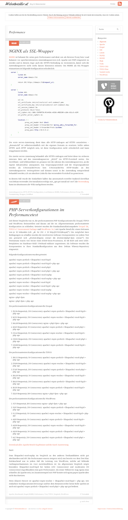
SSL (82, 192)
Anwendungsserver (15, 192)
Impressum (102, 509)
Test (46, 494)
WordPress (65, 494)
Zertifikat (29, 194)
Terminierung (14, 194)
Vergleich (57, 494)
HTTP (25, 192)
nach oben (85, 501)
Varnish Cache (105, 72)
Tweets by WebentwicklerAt (107, 120)
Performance (64, 192)
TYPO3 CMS (104, 66)
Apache (11, 494)
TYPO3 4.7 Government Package (23, 229)
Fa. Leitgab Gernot (45, 509)
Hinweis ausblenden (73, 17)
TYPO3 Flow (104, 69)
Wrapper (23, 194)
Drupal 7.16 (83, 226)
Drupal (26, 494)
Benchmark (19, 494)
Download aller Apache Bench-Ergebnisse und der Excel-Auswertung (39, 445)
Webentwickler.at (20, 509)
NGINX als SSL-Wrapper (31, 51)
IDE (101, 50)
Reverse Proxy (75, 192)
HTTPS (30, 192)
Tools (112, 4)
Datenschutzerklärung (115, 509)
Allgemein (103, 42)
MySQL (102, 55)
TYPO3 (50, 494)
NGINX (12, 57)
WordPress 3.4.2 (48, 229)
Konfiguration (38, 192)
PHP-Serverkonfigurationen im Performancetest (36, 211)
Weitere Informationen (56, 17)
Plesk (101, 61)
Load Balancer (49, 192)
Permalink (85, 194)
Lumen (102, 53)
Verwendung (83, 182)
